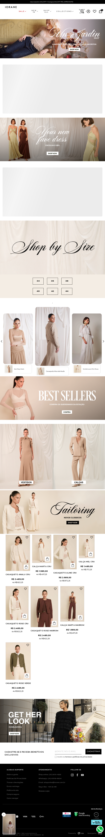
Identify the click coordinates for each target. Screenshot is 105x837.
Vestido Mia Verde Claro (75, 211)
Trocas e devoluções (15, 782)
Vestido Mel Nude (71, 255)
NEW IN (33, 11)
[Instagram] (72, 775)
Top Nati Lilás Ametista (51, 107)
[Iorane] (11, 8)
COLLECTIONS (64, 11)
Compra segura (13, 794)
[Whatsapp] (100, 829)
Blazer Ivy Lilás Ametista (22, 110)
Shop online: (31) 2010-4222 (50, 774)
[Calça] (41, 549)
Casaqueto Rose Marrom (44, 631)
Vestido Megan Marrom (46, 209)
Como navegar (12, 798)
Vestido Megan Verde (19, 205)
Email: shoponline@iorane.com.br (52, 782)
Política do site (13, 790)
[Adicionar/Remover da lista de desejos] (33, 67)
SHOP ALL (46, 11)
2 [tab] (53, 55)
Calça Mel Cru (87, 561)
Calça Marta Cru (41, 566)
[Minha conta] (88, 11)
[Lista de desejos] (95, 11)
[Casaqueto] (18, 553)
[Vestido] (19, 185)
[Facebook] (77, 775)
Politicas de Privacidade (16, 778)
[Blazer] (22, 85)
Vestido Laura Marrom (47, 264)
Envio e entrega (13, 786)
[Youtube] (82, 775)
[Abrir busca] (82, 11)
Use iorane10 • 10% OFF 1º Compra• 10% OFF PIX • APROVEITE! (51, 2)
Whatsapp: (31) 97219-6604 (50, 778)
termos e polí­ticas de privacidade (78, 757)
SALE (21, 11)
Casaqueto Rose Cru (17, 623)
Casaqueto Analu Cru (18, 574)
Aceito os (74, 757)
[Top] (52, 84)
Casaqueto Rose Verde (18, 683)
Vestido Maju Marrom (20, 262)
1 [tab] (51, 55)
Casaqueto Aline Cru (65, 573)
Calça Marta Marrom (72, 625)
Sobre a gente (12, 774)
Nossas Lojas (44, 791)
